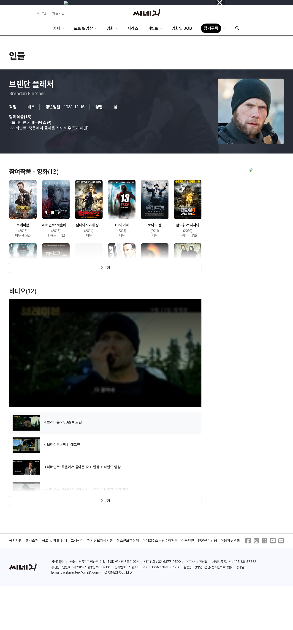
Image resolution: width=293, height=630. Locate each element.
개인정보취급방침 (100, 540)
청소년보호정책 (128, 540)
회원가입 (58, 13)
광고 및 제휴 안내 (54, 540)
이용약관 (187, 540)
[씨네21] (146, 13)
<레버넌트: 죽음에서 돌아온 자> (36, 128)
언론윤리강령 (207, 540)
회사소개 (32, 540)
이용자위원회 (230, 540)
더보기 (105, 268)
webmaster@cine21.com (81, 572)
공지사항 (15, 540)
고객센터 (77, 540)
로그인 (41, 13)
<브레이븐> (19, 122)
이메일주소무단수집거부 (160, 540)
